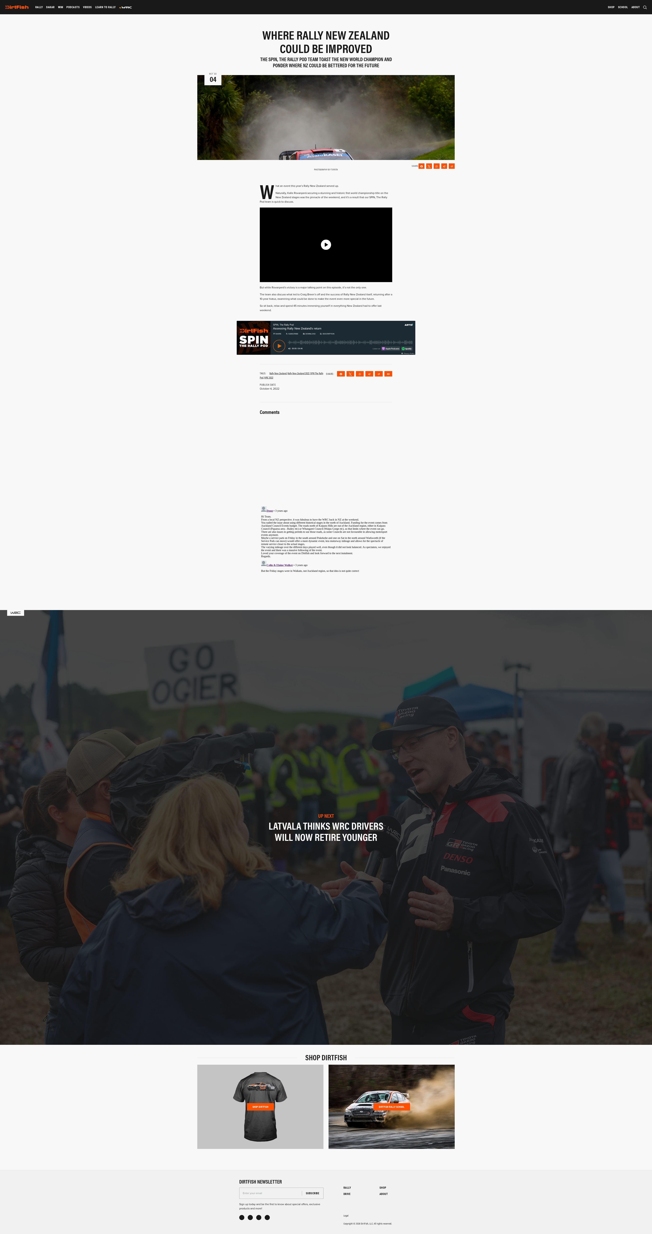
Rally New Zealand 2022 (298, 373)
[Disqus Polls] (326, 458)
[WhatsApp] (436, 166)
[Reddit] (452, 166)
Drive (346, 1194)
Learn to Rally (105, 7)
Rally (39, 7)
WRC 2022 (268, 377)
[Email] (388, 373)
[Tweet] (429, 166)
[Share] (421, 166)
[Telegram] (444, 166)
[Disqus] (326, 547)
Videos (87, 7)
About (635, 7)
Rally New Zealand (278, 373)
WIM (60, 7)
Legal (346, 1215)
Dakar (50, 7)
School (623, 7)
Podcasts (73, 7)
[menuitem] (39, 7)
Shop (611, 7)
